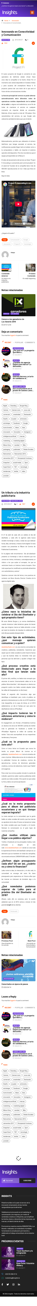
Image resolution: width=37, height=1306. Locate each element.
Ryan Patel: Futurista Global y (25, 1264)
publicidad (16, 449)
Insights (16, 360)
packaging (6, 449)
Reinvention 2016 (20, 454)
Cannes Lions (16, 410)
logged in (13, 335)
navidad (16, 445)
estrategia (6, 423)
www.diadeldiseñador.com (13, 848)
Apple (5, 406)
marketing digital (18, 441)
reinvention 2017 (8, 458)
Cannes (5, 410)
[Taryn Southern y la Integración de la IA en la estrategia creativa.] (8, 1252)
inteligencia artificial (9, 436)
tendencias (6, 471)
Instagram (27, 432)
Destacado (27, 414)
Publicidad (5, 501)
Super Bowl (7, 467)
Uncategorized (18, 348)
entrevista (23, 419)
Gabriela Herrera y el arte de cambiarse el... (23, 377)
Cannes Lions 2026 (19, 386)
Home (6, 20)
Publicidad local (16, 501)
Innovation (17, 432)
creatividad (16, 414)
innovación (7, 244)
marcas (22, 436)
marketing (6, 441)
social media (17, 462)
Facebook (16, 423)
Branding (13, 406)
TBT (15, 467)
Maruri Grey (7, 445)
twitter (16, 471)
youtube (6, 476)
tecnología (27, 244)
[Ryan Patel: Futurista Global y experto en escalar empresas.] (8, 1264)
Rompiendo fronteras (25, 458)
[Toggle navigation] (32, 12)
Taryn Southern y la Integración (24, 1252)
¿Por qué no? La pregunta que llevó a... (23, 351)
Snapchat (6, 462)
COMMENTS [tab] (30, 343)
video (23, 471)
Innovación (15, 20)
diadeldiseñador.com (8, 647)
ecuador (14, 419)
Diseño (5, 419)
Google (25, 240)
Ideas (17, 427)
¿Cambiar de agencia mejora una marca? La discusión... (22, 364)
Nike (24, 445)
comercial (6, 414)
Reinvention (7, 454)
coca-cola (27, 410)
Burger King (23, 406)
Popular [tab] (19, 343)
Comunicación (15, 240)
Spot (26, 462)
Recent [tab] (8, 343)
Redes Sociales (28, 449)
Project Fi (17, 244)
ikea (23, 427)
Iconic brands (7, 427)
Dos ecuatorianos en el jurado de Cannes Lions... (23, 389)
